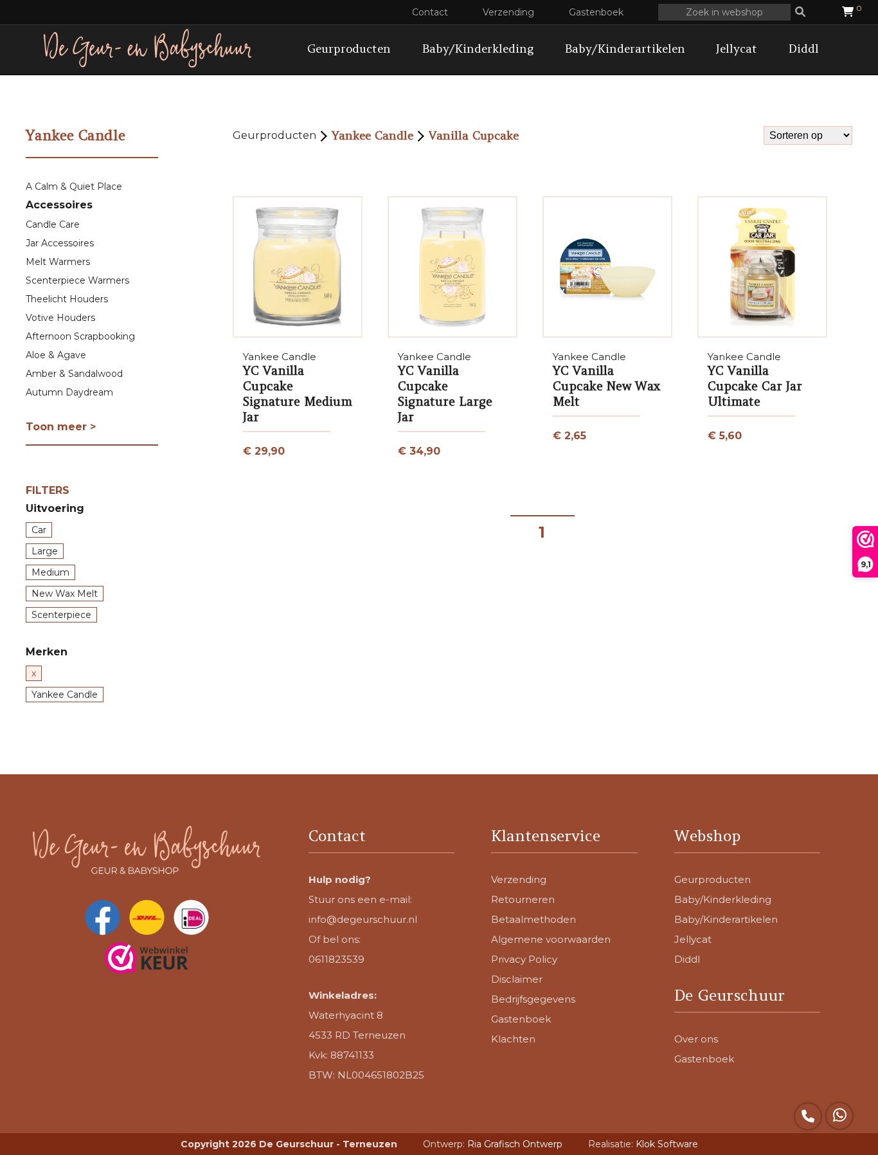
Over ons (696, 1039)
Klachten (513, 1039)
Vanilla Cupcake (474, 135)
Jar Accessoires (60, 243)
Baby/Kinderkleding (477, 48)
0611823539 (336, 959)
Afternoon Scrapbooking (80, 336)
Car (38, 530)
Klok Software (667, 1144)
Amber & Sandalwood (74, 373)
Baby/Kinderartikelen (624, 48)
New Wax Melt (64, 593)
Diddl (803, 48)
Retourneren (523, 899)
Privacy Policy (524, 959)
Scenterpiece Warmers (77, 280)
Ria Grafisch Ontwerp (514, 1144)
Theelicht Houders (67, 299)
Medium (50, 572)
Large (44, 551)
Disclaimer (516, 979)
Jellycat (736, 48)
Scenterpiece (61, 615)
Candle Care (53, 224)
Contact (430, 12)
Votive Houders (60, 317)
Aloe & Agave (56, 355)
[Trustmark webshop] (146, 959)
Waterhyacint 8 (346, 1015)
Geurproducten (349, 48)
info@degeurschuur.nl (363, 919)
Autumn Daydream (69, 392)
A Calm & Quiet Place (74, 186)
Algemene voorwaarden (551, 939)
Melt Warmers (58, 262)
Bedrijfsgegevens (533, 999)
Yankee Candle (64, 694)
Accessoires (59, 205)
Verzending (508, 12)
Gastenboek (596, 12)
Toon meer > (61, 427)
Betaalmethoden (533, 919)
